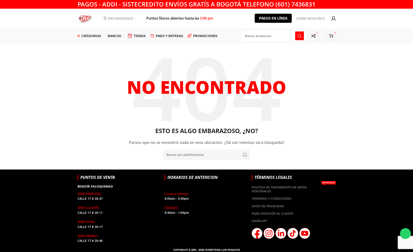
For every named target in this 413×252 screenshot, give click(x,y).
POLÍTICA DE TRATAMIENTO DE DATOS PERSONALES (293, 188)
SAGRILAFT (259, 221)
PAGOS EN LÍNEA (273, 18)
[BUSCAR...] (245, 155)
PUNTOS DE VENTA (97, 177)
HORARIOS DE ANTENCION (192, 177)
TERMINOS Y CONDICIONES (272, 198)
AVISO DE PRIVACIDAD (268, 206)
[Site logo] (85, 18)
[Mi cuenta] (333, 18)
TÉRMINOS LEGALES (273, 177)
